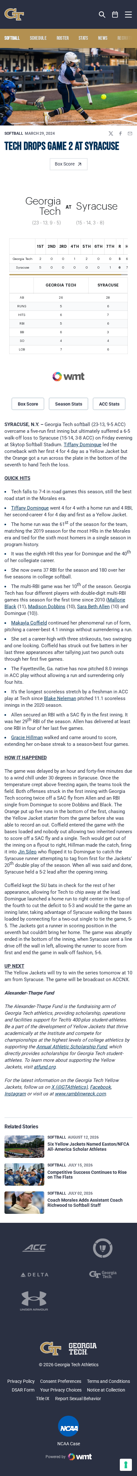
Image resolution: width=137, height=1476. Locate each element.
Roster (63, 38)
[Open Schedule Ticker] (115, 14)
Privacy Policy (21, 1381)
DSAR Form (23, 1389)
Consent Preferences (60, 1381)
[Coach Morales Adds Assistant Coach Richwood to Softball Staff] (24, 1202)
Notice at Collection (106, 1389)
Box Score (65, 163)
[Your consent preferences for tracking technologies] (126, 1465)
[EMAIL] (130, 133)
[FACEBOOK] (120, 133)
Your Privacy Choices (61, 1389)
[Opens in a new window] (34, 1248)
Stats (83, 38)
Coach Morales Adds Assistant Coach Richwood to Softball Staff (85, 1202)
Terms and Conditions (108, 1381)
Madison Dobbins (46, 606)
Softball (13, 133)
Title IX (42, 1398)
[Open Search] (102, 14)
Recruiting (127, 38)
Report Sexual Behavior (78, 1398)
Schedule (38, 38)
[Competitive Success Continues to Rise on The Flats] (24, 1174)
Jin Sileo (27, 852)
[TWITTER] (110, 133)
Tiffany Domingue (82, 445)
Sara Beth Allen (93, 606)
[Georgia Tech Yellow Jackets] (14, 14)
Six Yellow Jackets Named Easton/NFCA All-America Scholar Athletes (88, 1146)
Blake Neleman (60, 698)
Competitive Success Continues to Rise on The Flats (87, 1175)
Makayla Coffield (29, 623)
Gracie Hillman (27, 737)
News (102, 38)
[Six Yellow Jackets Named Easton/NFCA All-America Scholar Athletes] (24, 1146)
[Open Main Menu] (128, 14)
